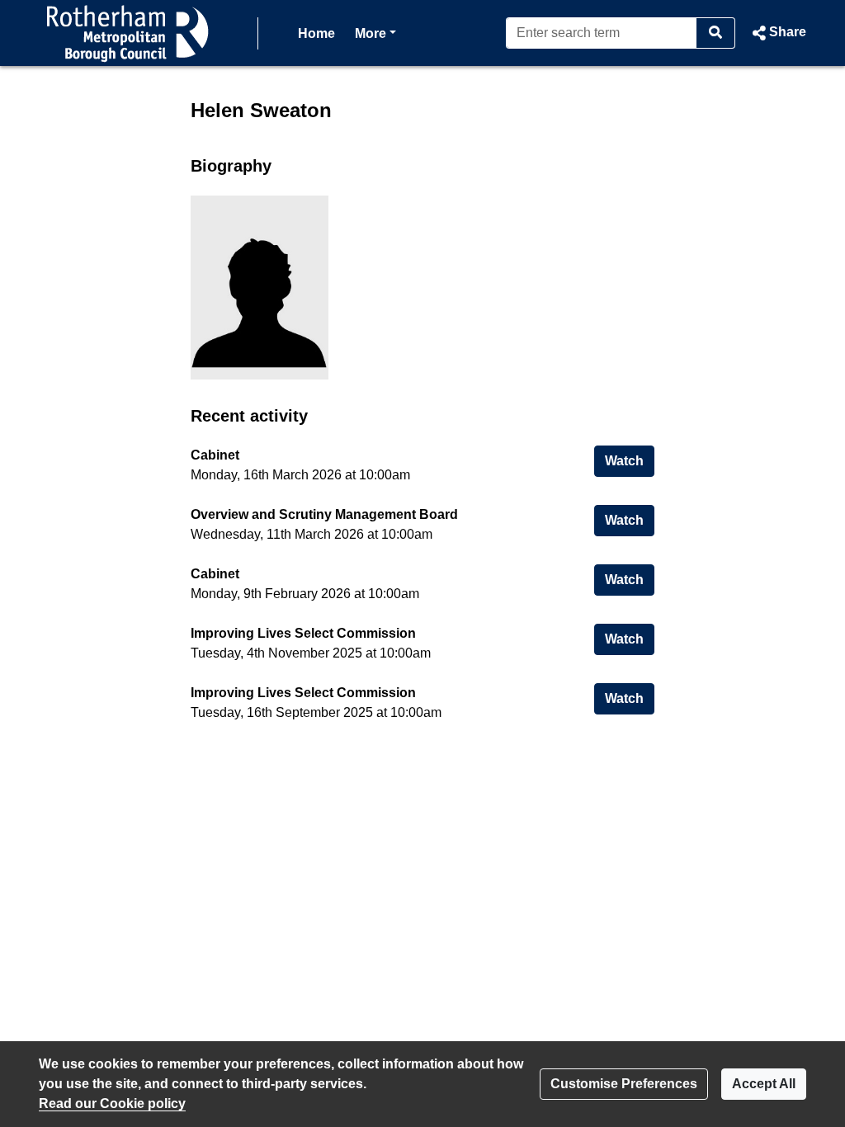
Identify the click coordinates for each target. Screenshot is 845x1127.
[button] (777, 33)
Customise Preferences (623, 1084)
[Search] (715, 33)
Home (316, 33)
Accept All (763, 1084)
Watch (629, 460)
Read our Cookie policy (112, 1103)
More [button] (375, 33)
